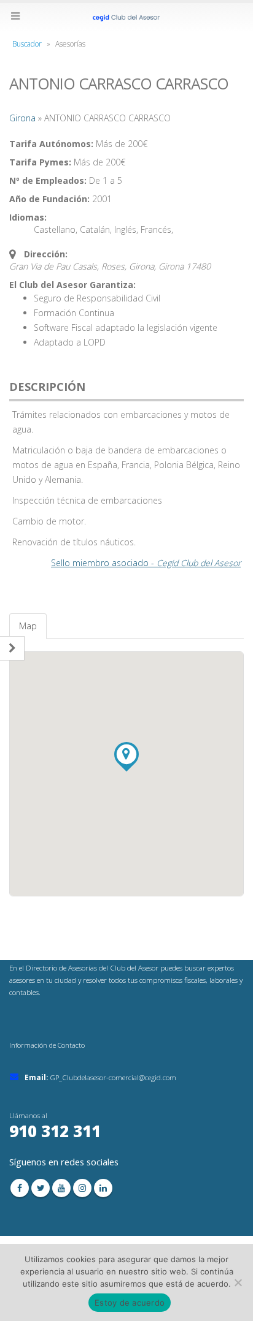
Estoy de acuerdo (130, 1303)
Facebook (19, 1188)
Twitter (40, 1188)
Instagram (82, 1188)
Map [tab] (28, 626)
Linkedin (103, 1188)
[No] (238, 1282)
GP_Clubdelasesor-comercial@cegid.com (113, 1077)
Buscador (27, 44)
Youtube (61, 1188)
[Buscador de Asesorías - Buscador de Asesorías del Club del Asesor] (126, 17)
